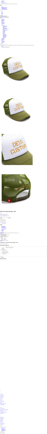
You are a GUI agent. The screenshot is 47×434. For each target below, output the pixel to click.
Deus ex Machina (2, 395)
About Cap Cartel (2, 408)
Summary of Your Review (5, 252)
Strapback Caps (2, 418)
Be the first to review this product (4, 214)
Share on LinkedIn (4, 227)
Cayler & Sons (1, 397)
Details (2, 230)
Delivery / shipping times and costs (4, 409)
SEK (2, 14)
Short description (2, 232)
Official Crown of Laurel (3, 403)
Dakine (1, 402)
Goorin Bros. (1, 396)
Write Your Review (4, 253)
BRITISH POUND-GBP (4, 7)
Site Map (3, 428)
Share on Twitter (3, 226)
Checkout (3, 1)
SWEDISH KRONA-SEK (5, 9)
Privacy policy (1, 413)
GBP (2, 12)
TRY (2, 13)
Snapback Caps (2, 417)
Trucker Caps (1, 419)
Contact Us (3, 430)
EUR (2, 11)
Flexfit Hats (1, 420)
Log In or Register (4, 2)
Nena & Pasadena (2, 404)
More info (1, 233)
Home (2, 46)
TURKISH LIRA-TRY (4, 8)
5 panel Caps (1, 424)
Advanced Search (4, 429)
